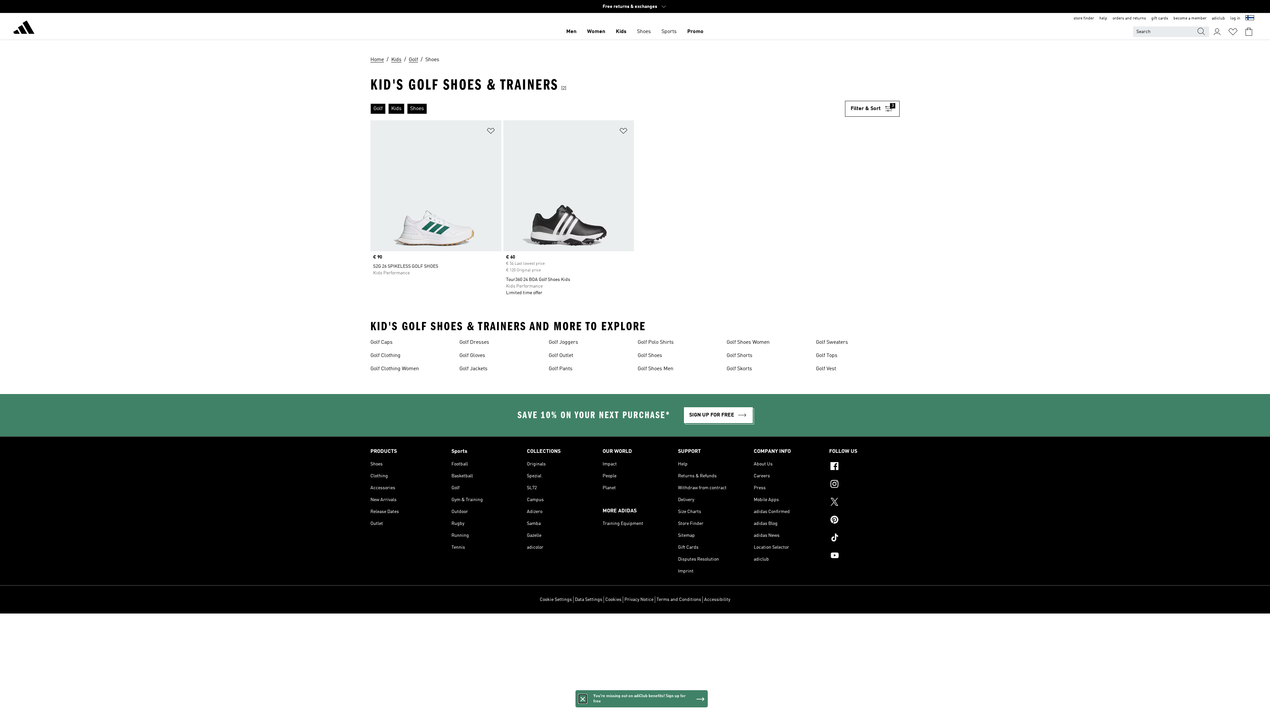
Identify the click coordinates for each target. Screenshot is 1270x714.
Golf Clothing (385, 355)
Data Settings (588, 599)
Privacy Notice (639, 599)
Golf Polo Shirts (656, 342)
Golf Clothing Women (394, 369)
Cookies (613, 599)
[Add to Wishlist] (491, 132)
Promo (695, 31)
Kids (621, 31)
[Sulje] (583, 698)
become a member (1189, 18)
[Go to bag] (1249, 32)
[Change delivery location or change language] (1250, 18)
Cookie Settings (556, 599)
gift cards (1159, 18)
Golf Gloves (472, 355)
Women (596, 31)
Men (571, 31)
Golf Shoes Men (655, 369)
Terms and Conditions (678, 599)
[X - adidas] (864, 503)
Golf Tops (826, 355)
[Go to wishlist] (1233, 32)
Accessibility (717, 599)
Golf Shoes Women (748, 342)
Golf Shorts (739, 355)
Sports (669, 31)
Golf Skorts (739, 369)
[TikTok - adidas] (864, 538)
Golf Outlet (561, 355)
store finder (1084, 18)
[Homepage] (23, 28)
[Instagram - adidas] (864, 485)
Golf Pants (560, 369)
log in (1235, 18)
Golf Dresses (474, 342)
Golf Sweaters (832, 342)
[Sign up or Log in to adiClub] (1217, 32)
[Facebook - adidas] (864, 467)
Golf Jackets (473, 369)
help (1103, 18)
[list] (607, 108)
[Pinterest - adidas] (864, 521)
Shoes (644, 31)
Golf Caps (381, 342)
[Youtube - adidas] (864, 556)
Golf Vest (826, 369)
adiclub (1218, 18)
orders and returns (1129, 18)
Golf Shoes (650, 355)
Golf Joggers (563, 342)
